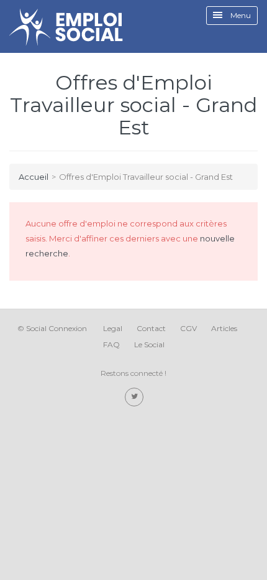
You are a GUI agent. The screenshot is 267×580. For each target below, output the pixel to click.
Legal (112, 328)
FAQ (111, 344)
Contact (151, 328)
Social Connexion (56, 328)
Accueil (33, 177)
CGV (188, 328)
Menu (240, 15)
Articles (224, 328)
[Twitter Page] (134, 397)
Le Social (149, 344)
